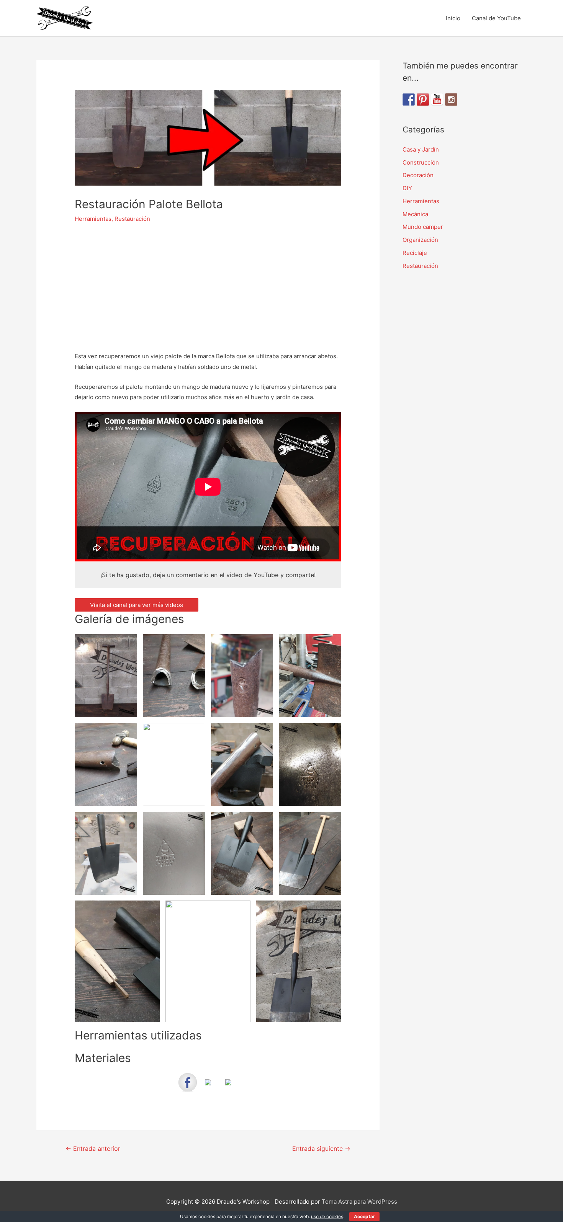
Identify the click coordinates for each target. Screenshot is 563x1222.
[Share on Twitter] (208, 1088)
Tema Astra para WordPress (359, 1201)
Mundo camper (423, 226)
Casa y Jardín (421, 149)
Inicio (453, 18)
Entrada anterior (92, 1148)
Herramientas (93, 218)
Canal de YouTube (496, 18)
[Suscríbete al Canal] (437, 99)
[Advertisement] (208, 288)
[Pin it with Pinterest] (228, 1088)
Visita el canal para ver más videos (136, 605)
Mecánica (415, 214)
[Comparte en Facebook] (187, 1082)
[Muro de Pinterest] (423, 99)
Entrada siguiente (321, 1148)
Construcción (421, 162)
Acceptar (364, 1216)
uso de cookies (327, 1216)
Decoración (418, 175)
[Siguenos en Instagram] (451, 99)
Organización (420, 239)
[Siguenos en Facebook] (409, 99)
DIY (407, 188)
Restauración (132, 218)
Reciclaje (415, 252)
